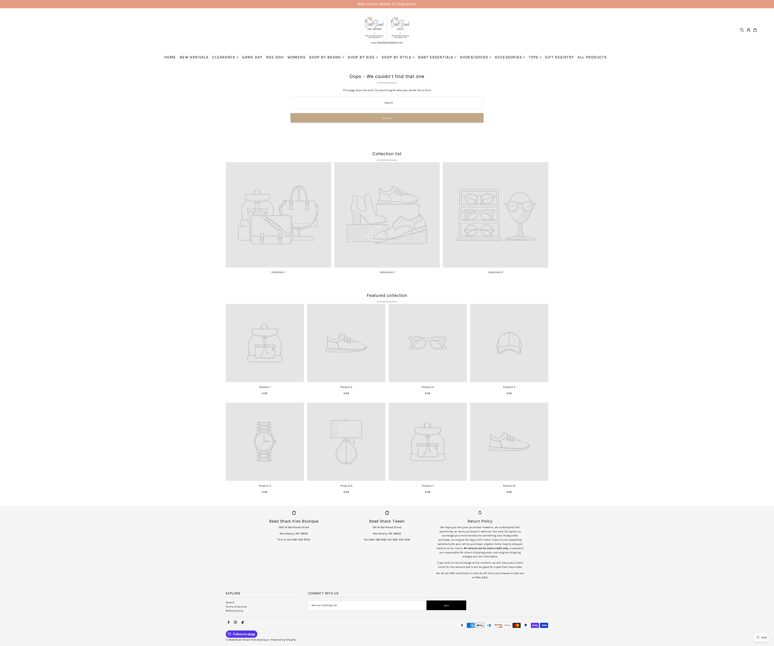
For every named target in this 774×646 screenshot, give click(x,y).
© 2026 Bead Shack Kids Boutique (247, 639)
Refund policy (234, 610)
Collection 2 (387, 272)
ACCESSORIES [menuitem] (508, 57)
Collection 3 (495, 272)
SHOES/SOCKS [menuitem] (474, 57)
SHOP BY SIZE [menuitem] (361, 57)
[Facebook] (228, 622)
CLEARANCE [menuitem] (223, 57)
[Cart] (755, 30)
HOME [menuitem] (170, 57)
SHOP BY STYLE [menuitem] (397, 57)
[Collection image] (278, 215)
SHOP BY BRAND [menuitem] (325, 57)
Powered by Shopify (283, 639)
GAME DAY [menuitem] (252, 57)
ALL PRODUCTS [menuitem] (592, 57)
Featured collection (387, 295)
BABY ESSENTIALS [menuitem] (435, 57)
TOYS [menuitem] (533, 57)
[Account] (748, 30)
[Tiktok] (242, 622)
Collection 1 (278, 272)
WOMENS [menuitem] (296, 57)
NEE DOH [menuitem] (275, 57)
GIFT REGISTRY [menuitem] (559, 57)
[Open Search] (742, 30)
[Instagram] (235, 622)
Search (230, 602)
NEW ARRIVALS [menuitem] (194, 57)
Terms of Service (236, 606)
